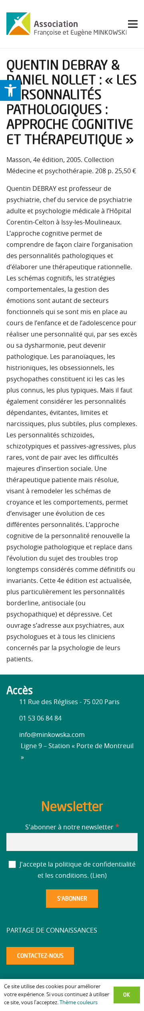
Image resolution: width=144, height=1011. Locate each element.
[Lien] (66, 24)
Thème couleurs (79, 1002)
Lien (98, 876)
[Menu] (133, 24)
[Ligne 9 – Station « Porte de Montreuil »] (13, 751)
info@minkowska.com (52, 735)
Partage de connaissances (51, 930)
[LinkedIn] (30, 779)
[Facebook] (14, 778)
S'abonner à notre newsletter (72, 827)
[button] (10, 90)
